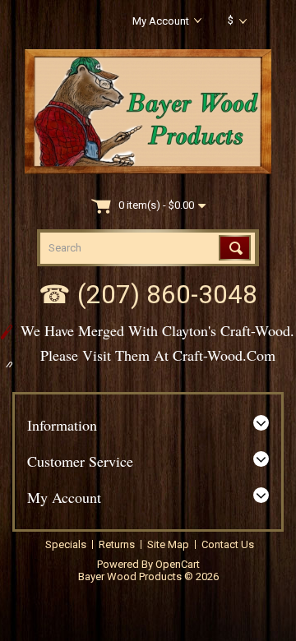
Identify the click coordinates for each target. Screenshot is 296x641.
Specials (65, 544)
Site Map (168, 544)
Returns (117, 544)
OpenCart (177, 564)
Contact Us (227, 544)
